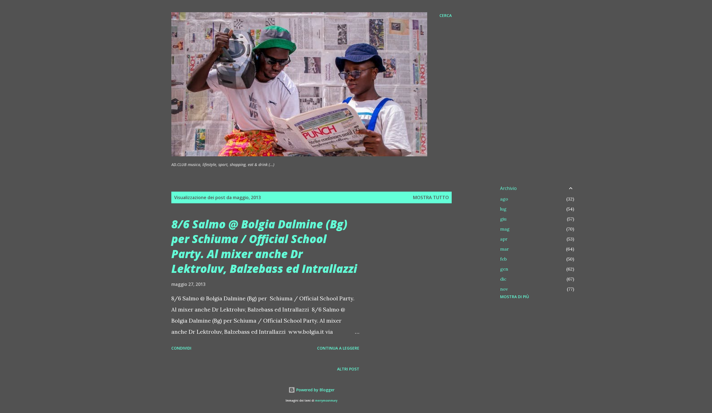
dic (503, 279)
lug (503, 209)
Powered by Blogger (315, 389)
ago (504, 199)
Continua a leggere (338, 348)
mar (504, 249)
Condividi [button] (181, 348)
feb (503, 259)
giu (503, 219)
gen (504, 269)
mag (505, 229)
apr (504, 239)
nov (504, 289)
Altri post (348, 369)
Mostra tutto (431, 197)
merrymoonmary (326, 400)
